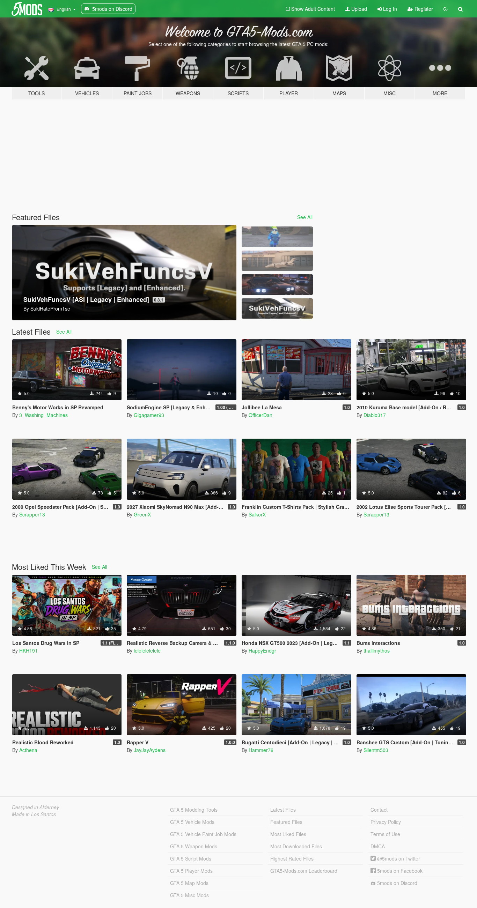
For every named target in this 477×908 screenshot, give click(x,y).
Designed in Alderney (35, 807)
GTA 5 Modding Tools (194, 809)
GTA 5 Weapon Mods (193, 846)
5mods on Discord (396, 882)
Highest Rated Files (292, 858)
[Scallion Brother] (277, 236)
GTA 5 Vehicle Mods (192, 821)
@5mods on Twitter (398, 858)
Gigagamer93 (149, 414)
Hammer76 (261, 749)
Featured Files (286, 821)
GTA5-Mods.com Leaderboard (303, 870)
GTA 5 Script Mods (190, 858)
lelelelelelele (147, 650)
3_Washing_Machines (43, 414)
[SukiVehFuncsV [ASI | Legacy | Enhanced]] (277, 308)
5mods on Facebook (399, 870)
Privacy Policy (385, 821)
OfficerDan (260, 414)
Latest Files (283, 809)
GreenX (142, 514)
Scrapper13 (32, 514)
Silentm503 (376, 749)
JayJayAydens (150, 749)
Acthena (28, 749)
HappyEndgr (262, 650)
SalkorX (257, 514)
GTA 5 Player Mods (191, 870)
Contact (379, 809)
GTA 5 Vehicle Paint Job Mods (203, 834)
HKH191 (28, 650)
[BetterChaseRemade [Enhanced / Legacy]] (277, 284)
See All (305, 217)
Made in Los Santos (34, 814)
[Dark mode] (445, 8)
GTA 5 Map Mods (189, 882)
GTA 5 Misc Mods (189, 895)
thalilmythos (377, 650)
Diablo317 (375, 414)
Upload (358, 8)
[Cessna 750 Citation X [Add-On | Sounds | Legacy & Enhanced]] (277, 261)
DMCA (377, 846)
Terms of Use (385, 834)
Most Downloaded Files (296, 846)
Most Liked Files (288, 834)
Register (423, 8)
